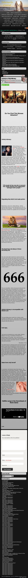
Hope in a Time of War (6, 512)
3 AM (3, 556)
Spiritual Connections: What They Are (9, 493)
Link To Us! (19, 48)
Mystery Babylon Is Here (6, 483)
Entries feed (4, 71)
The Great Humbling (6, 522)
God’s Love (22, 18)
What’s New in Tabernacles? (7, 521)
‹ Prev (4, 75)
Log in (3, 70)
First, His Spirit (5, 481)
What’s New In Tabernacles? (7, 495)
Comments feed (5, 72)
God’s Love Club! (7, 23)
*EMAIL (6, 460)
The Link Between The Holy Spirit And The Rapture (11, 492)
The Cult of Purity (5, 557)
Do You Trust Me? (5, 562)
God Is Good (4, 548)
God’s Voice (15, 18)
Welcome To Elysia (15, 25)
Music (24, 23)
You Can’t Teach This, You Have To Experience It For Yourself (14, 38)
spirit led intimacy (13, 30)
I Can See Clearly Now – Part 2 (8, 549)
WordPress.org (5, 73)
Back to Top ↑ (24, 577)
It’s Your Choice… (5, 487)
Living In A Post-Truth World (7, 560)
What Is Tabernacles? (16, 12)
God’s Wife (7, 20)
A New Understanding (6, 494)
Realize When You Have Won (7, 484)
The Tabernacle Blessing (17, 20)
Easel (21, 576)
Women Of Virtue (5, 552)
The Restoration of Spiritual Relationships (10, 554)
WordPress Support (11, 48)
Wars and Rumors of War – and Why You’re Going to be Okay (13, 553)
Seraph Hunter (6, 25)
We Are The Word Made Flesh (7, 482)
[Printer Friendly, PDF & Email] (5, 84)
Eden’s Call (4, 489)
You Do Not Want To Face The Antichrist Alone (10, 544)
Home (8, 12)
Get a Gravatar (8, 460)
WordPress (17, 576)
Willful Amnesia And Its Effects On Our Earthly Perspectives (13, 510)
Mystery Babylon (5, 516)
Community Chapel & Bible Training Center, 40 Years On (12, 488)
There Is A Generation (6, 526)
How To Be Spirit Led (7, 16)
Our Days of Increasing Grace (7, 545)
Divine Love (16, 16)
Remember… (4, 504)
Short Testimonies (9, 22)
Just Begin (4, 496)
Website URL (4, 465)
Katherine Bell (5, 62)
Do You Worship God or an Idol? (8, 515)
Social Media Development (20, 46)
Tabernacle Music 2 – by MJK (7, 490)
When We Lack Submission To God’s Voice (10, 519)
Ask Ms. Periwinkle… (9, 36)
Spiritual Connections (7, 14)
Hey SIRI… (4, 498)
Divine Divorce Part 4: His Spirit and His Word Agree (11, 541)
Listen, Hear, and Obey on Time (8, 486)
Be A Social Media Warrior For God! (14, 44)
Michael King (8, 80)
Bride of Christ (10, 389)
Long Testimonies (19, 22)
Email (25, 28)
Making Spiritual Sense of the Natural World (10, 514)
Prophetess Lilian (17, 23)
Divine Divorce (7, 18)
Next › (23, 75)
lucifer (18, 166)
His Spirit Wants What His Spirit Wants (9, 508)
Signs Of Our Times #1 (6, 491)
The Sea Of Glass (11, 53)
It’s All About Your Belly (20, 14)
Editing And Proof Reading (8, 46)
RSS (27, 28)
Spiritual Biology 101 (20, 36)
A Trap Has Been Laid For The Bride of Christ (10, 485)
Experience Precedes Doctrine (8, 559)
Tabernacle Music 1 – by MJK (7, 503)
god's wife (6, 30)
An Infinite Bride (5, 480)
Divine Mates (23, 16)
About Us (24, 25)
